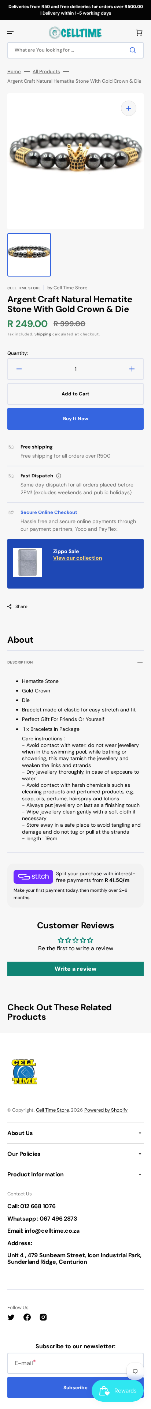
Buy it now (75, 419)
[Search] (134, 50)
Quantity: (17, 353)
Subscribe (75, 1387)
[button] (10, 33)
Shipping (42, 334)
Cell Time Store (52, 1110)
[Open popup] (58, 476)
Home (14, 72)
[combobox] (75, 50)
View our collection (77, 558)
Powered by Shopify (106, 1110)
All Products (46, 72)
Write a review (75, 969)
